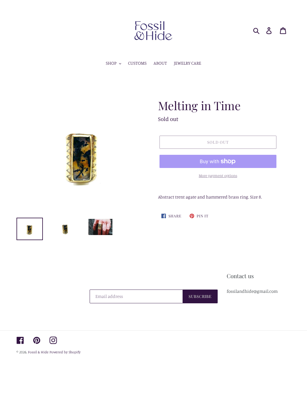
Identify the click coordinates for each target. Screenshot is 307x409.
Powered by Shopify (65, 352)
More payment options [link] (218, 175)
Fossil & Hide (38, 352)
